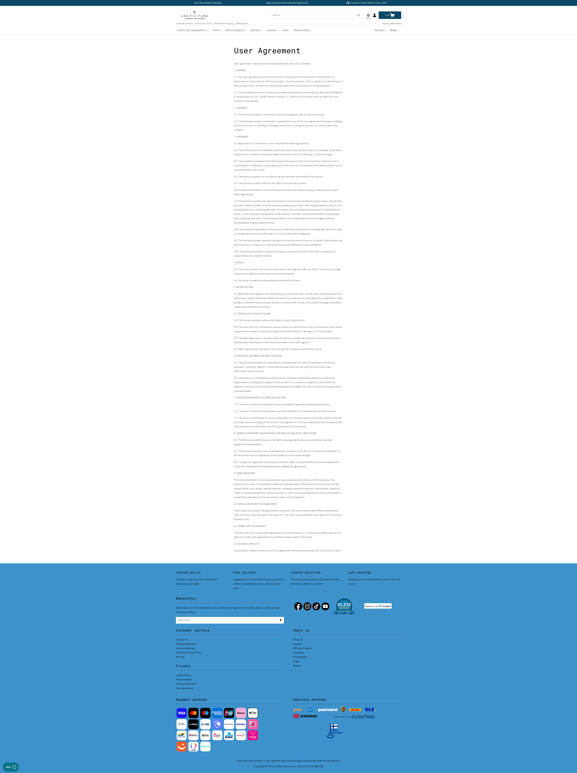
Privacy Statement (186, 683)
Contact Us (182, 639)
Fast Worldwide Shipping (208, 2)
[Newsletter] (280, 620)
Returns (180, 657)
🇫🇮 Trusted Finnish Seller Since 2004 (367, 2)
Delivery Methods (185, 648)
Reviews (297, 644)
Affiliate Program (302, 648)
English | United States (392, 23)
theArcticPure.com (285, 766)
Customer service (184, 23)
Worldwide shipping (224, 23)
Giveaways (298, 652)
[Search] (358, 15)
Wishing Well (300, 657)
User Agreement (185, 688)
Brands (297, 665)
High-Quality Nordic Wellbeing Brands (287, 2)
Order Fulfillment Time (189, 652)
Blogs (296, 661)
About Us (298, 639)
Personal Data (184, 679)
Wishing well (242, 23)
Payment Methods (186, 644)
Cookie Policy (183, 675)
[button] (368, 15)
